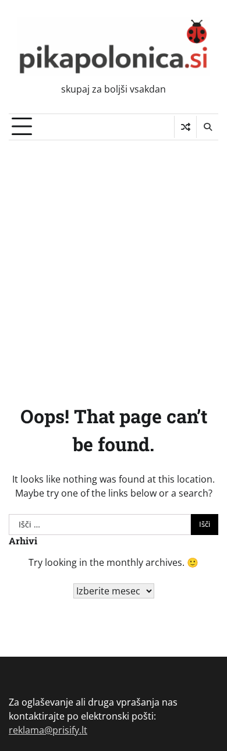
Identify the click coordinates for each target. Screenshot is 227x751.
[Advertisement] (113, 259)
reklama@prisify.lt (48, 730)
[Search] (207, 127)
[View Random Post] (185, 127)
